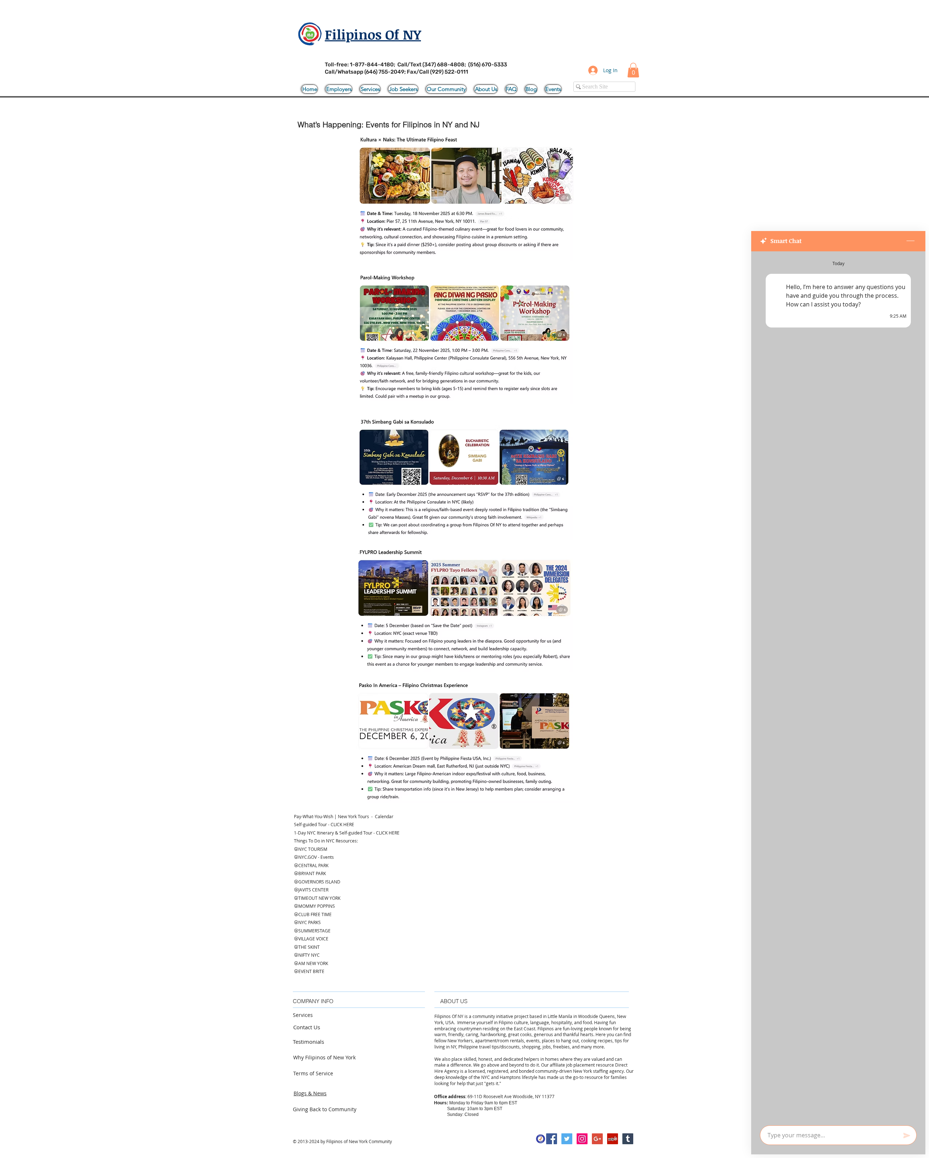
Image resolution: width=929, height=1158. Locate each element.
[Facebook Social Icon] (551, 1138)
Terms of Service (313, 1073)
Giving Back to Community (324, 1109)
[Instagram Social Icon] (582, 1138)
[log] (838, 686)
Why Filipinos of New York (324, 1057)
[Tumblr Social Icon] (627, 1138)
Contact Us (306, 1027)
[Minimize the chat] (910, 241)
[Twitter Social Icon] (566, 1138)
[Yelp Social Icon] (612, 1138)
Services (303, 1014)
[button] (633, 70)
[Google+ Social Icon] (597, 1138)
